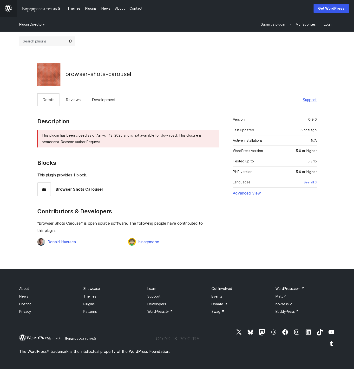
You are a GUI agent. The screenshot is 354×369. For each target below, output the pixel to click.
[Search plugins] (70, 41)
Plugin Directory (32, 24)
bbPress (284, 304)
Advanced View (247, 193)
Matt (281, 296)
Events (216, 296)
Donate (219, 304)
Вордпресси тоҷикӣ (80, 338)
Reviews (73, 99)
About (24, 288)
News (23, 296)
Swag (217, 311)
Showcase (91, 288)
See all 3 (310, 182)
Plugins (89, 304)
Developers (156, 304)
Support (310, 99)
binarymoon (148, 241)
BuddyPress (287, 311)
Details (48, 99)
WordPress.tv (160, 311)
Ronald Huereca (61, 241)
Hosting (25, 304)
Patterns (90, 311)
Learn (151, 288)
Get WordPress (331, 8)
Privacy (25, 311)
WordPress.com (290, 288)
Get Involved (221, 288)
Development (104, 99)
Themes (89, 296)
